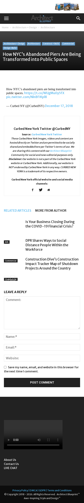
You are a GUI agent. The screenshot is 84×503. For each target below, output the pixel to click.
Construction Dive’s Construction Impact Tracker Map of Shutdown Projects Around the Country (52, 263)
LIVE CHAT (10, 468)
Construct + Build (51, 43)
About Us (10, 460)
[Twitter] (42, 190)
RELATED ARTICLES (17, 210)
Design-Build (10, 48)
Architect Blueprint (60, 150)
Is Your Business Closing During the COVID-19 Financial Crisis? (50, 224)
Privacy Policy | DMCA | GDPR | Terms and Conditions (42, 490)
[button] (78, 18)
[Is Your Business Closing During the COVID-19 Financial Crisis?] (13, 226)
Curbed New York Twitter (47, 134)
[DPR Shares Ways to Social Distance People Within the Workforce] (13, 243)
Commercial (68, 43)
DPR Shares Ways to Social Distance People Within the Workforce (46, 245)
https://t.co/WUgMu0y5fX (44, 93)
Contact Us (11, 464)
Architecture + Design (24, 27)
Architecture (48, 27)
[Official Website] (50, 190)
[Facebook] (34, 190)
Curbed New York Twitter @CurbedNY (42, 129)
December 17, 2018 (59, 106)
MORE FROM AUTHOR (50, 210)
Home (5, 27)
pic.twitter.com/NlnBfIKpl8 (26, 97)
